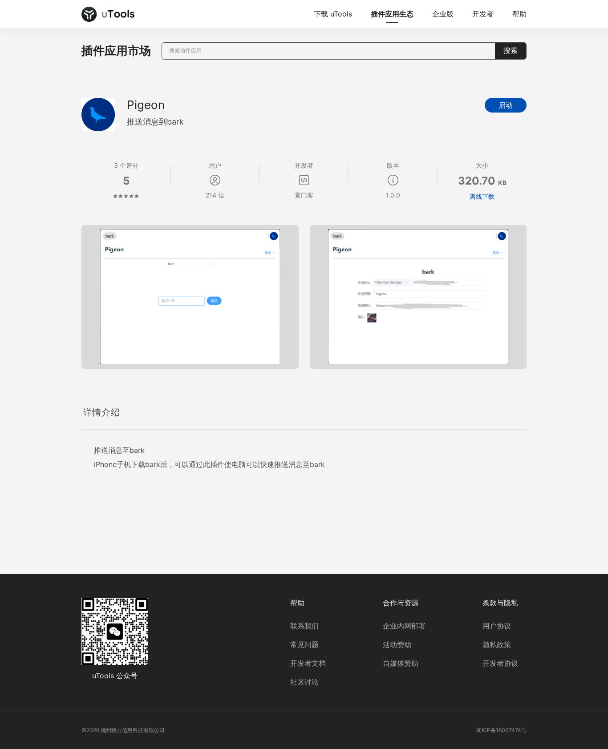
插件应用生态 (392, 13)
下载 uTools (333, 13)
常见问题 (304, 644)
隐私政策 (496, 644)
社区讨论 (304, 681)
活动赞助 (397, 644)
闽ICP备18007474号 (501, 730)
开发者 (483, 13)
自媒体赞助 (400, 663)
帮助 (519, 13)
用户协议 (496, 625)
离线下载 (482, 196)
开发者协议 (500, 663)
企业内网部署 (404, 625)
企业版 (443, 13)
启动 (506, 105)
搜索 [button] (510, 50)
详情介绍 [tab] (101, 412)
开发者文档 (308, 663)
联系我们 (304, 625)
